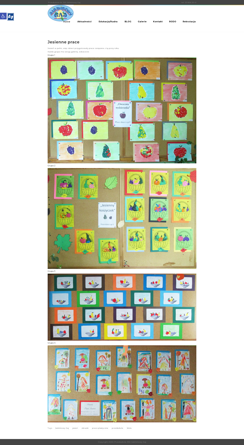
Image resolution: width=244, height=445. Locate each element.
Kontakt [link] (158, 21)
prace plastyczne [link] (100, 428)
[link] (3, 16)
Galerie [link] (142, 21)
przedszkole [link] (117, 428)
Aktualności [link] (84, 21)
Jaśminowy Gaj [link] (62, 428)
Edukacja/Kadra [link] (108, 21)
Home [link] (66, 21)
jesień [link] (75, 428)
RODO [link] (172, 21)
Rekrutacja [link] (189, 21)
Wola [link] (129, 428)
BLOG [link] (128, 21)
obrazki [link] (85, 428)
